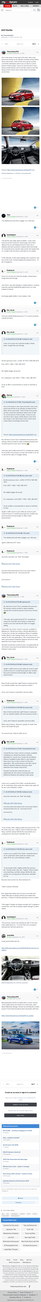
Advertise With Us (15, 1297)
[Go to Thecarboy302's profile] (4, 52)
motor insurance (31, 1269)
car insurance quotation (21, 1280)
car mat (23, 1269)
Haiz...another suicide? (11, 1138)
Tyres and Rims (30, 1233)
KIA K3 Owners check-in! (11, 1152)
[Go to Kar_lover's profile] (4, 311)
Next (34, 44)
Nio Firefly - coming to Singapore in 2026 (17, 1130)
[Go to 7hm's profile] (4, 216)
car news (25, 1273)
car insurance (19, 1281)
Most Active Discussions (11, 1241)
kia (3, 1189)
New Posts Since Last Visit (30, 1241)
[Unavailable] (20, 91)
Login (37, 2)
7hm (8, 215)
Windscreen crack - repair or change (16, 1166)
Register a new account (20, 1104)
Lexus (11, 1276)
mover (25, 1281)
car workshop (29, 1278)
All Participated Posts (11, 1245)
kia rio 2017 (30, 1189)
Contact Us (27, 1297)
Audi (28, 1274)
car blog (36, 1278)
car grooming (26, 1267)
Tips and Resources (30, 1225)
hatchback (10, 1189)
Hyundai (34, 1274)
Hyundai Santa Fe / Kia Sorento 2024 (16, 1181)
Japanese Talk (11, 1229)
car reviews (18, 1273)
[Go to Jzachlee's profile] (4, 936)
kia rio (24, 1189)
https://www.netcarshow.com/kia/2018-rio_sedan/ (18, 1015)
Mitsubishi (16, 1276)
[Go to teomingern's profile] (4, 236)
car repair (33, 1267)
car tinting (7, 1267)
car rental (6, 1278)
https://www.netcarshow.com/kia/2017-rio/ (20, 170)
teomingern (11, 235)
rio (5, 1189)
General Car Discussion (11, 1225)
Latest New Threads (11, 1249)
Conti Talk (30, 1229)
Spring (9, 395)
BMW (22, 1276)
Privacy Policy (12, 1292)
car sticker (12, 1281)
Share (21, 1198)
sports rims (14, 1267)
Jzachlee (10, 935)
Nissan (24, 1274)
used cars (35, 1271)
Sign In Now (20, 1115)
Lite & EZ (11, 1237)
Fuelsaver (11, 270)
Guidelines (32, 1295)
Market (36, 6)
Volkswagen (5, 1276)
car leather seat (10, 1269)
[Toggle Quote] (4, 339)
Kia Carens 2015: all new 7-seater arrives (17, 1174)
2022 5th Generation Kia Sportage (15, 1159)
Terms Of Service (25, 1292)
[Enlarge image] (28, 443)
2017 (20, 1189)
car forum (23, 1266)
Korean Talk (18, 37)
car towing (18, 1269)
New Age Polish (30, 1237)
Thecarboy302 (8, 35)
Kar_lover (11, 310)
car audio (12, 1278)
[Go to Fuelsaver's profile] (4, 271)
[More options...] (37, 52)
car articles (11, 1273)
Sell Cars (25, 6)
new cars (5, 1273)
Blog (15, 6)
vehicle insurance (10, 1280)
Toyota (15, 1274)
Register (30, 2)
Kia (30, 1274)
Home (8, 1260)
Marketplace (27, 1262)
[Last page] (38, 44)
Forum (7, 6)
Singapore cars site (18, 1271)
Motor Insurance (14, 1262)
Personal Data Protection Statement (14, 1295)
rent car (20, 1267)
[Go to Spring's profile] (4, 396)
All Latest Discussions (30, 1245)
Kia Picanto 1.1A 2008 (10, 1145)
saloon (16, 1189)
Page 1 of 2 (20, 44)
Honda (20, 1274)
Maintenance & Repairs (11, 1233)
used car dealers (20, 1278)
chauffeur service (33, 1281)
